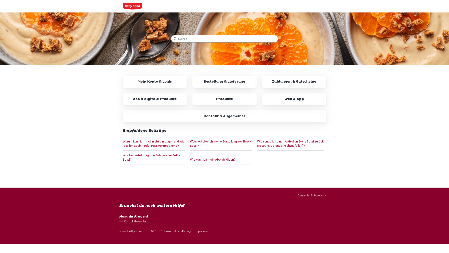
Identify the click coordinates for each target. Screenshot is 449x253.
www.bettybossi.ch (132, 231)
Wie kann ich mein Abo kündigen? (212, 159)
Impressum (202, 231)
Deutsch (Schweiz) (310, 195)
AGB (153, 231)
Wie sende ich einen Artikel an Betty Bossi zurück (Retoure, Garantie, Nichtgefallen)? (290, 143)
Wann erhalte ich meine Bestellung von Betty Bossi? (220, 143)
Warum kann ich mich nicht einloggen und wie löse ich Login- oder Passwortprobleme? (154, 143)
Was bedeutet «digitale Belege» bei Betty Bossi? (151, 157)
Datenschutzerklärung (175, 231)
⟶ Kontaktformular (133, 221)
